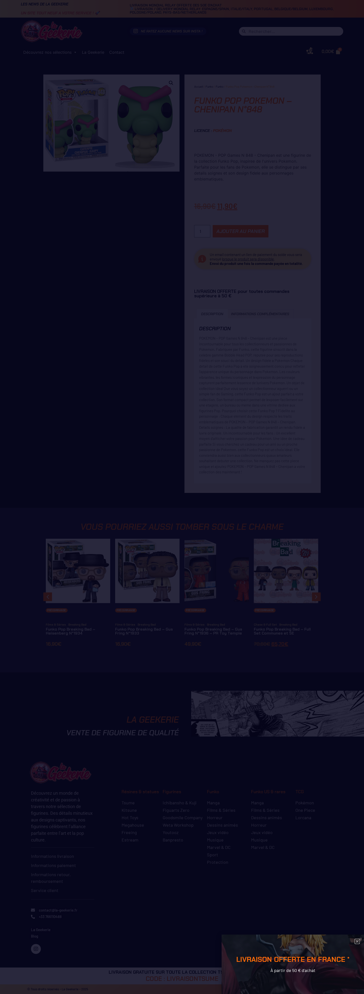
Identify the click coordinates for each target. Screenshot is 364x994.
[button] (357, 941)
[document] (182, 497)
